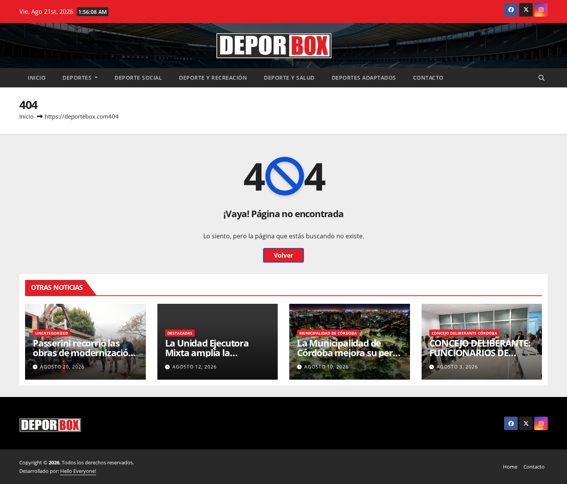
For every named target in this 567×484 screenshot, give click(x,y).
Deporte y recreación (213, 77)
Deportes (77, 77)
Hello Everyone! (78, 470)
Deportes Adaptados (364, 77)
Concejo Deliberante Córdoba (464, 333)
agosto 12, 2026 (194, 366)
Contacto (428, 77)
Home (510, 466)
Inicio (37, 77)
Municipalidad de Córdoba (328, 333)
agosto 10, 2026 (326, 366)
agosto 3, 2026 (457, 366)
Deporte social (138, 77)
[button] (541, 78)
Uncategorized (51, 333)
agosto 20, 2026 (62, 366)
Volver (283, 255)
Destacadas (179, 333)
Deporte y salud (289, 77)
